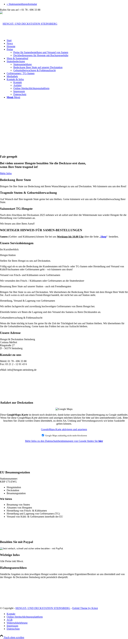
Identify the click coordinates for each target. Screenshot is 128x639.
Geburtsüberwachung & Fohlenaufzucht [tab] (21, 317)
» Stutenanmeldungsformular (22, 4)
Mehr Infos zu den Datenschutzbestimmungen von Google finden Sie (64, 441)
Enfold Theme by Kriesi (85, 608)
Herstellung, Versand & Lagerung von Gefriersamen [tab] (27, 300)
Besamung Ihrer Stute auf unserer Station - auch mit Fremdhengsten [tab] (35, 286)
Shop (103, 236)
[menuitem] (67, 4)
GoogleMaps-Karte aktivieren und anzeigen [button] (64, 429)
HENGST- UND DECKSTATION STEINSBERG (43, 608)
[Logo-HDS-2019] (28, 23)
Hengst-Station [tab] (8, 255)
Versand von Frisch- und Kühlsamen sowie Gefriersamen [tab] (30, 275)
